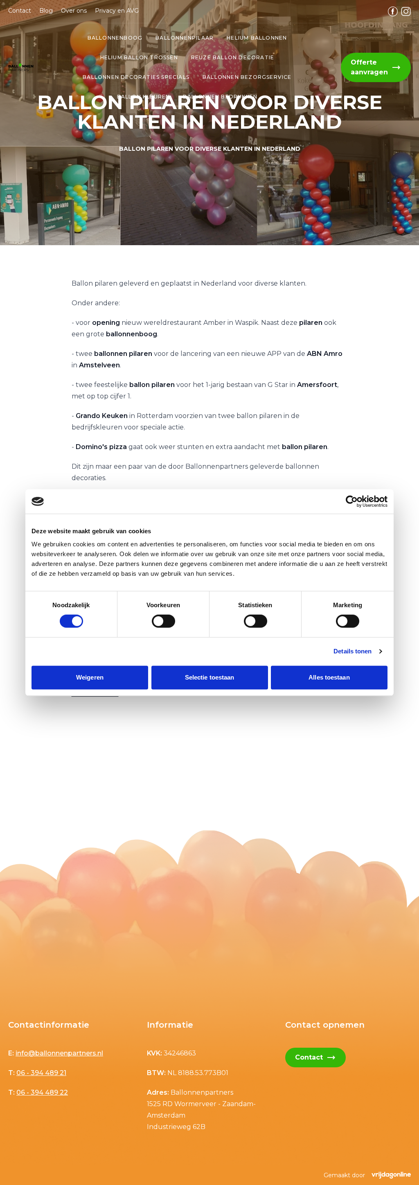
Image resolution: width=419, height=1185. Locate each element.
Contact (19, 10)
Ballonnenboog (115, 38)
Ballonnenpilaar (184, 38)
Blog (46, 10)
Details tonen (352, 651)
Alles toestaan (329, 677)
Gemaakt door (344, 1175)
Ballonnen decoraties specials (136, 77)
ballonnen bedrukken (220, 97)
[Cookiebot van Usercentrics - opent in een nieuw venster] (351, 501)
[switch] (163, 621)
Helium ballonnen (257, 38)
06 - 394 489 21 (41, 1073)
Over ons (74, 10)
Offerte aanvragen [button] (376, 67)
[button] (21, 67)
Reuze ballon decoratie (232, 57)
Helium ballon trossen (139, 57)
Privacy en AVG (117, 10)
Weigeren (90, 677)
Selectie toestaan (209, 677)
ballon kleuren (143, 97)
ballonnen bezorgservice (247, 77)
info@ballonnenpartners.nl (59, 1053)
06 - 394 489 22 (42, 1092)
